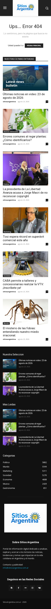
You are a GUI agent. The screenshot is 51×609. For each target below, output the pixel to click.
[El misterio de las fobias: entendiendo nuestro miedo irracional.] (25, 312)
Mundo (6, 89)
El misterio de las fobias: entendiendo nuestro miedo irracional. (21, 332)
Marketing (7, 232)
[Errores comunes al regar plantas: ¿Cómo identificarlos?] (25, 121)
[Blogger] (11, 588)
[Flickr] (25, 588)
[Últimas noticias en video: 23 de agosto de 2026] (25, 78)
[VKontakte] (39, 588)
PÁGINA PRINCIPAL (34, 46)
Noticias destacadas (11, 132)
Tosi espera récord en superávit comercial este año (23, 238)
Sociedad (7, 276)
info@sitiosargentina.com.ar (15, 567)
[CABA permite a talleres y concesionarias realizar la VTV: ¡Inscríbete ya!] (25, 264)
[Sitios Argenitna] (25, 518)
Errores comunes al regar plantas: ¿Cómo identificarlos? (24, 138)
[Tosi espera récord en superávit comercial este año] (25, 220)
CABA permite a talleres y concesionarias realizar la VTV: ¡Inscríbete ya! (23, 284)
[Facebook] (18, 588)
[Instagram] (32, 588)
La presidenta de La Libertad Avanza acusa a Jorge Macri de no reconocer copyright (25, 192)
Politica (6, 184)
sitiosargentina (9, 101)
